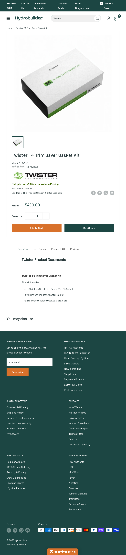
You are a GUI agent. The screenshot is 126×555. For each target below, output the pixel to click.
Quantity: (17, 216)
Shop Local (70, 374)
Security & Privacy (16, 472)
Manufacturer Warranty (19, 423)
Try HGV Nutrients (73, 347)
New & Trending (72, 368)
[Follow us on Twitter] (15, 530)
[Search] (97, 18)
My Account (13, 433)
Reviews (75, 248)
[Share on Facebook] (93, 192)
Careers (73, 438)
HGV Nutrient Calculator (77, 352)
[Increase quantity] (45, 215)
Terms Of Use (76, 433)
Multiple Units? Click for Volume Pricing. (35, 183)
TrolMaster (74, 498)
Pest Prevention (73, 389)
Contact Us (26, 5)
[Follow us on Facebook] (9, 530)
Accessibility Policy (79, 444)
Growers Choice (77, 504)
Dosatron (74, 488)
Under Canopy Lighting (76, 358)
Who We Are (75, 407)
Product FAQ (58, 248)
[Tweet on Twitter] (106, 192)
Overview (23, 248)
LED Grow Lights (73, 384)
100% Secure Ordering (18, 466)
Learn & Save (109, 5)
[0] (116, 18)
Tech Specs (39, 248)
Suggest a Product (74, 379)
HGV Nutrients (76, 461)
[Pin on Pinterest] (99, 192)
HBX (71, 466)
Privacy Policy (76, 417)
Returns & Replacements (20, 417)
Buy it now (89, 227)
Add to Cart (36, 227)
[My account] (108, 18)
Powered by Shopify (16, 544)
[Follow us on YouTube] (27, 530)
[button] (62, 551)
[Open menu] (8, 18)
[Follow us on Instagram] (21, 530)
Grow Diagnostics (82, 5)
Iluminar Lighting (78, 493)
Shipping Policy (15, 412)
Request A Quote (16, 461)
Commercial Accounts (40, 5)
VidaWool (74, 472)
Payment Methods (16, 428)
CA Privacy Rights (78, 428)
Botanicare (75, 509)
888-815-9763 (11, 5)
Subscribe (17, 371)
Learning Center (62, 5)
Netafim (73, 482)
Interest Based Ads (79, 423)
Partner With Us (77, 412)
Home (9, 28)
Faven (72, 477)
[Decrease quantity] (28, 215)
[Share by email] (112, 192)
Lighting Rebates (16, 488)
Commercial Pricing (17, 407)
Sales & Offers (71, 363)
